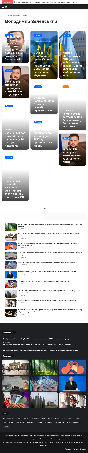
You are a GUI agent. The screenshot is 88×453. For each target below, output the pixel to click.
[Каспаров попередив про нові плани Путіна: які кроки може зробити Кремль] (11, 275)
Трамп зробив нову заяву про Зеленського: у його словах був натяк (72, 120)
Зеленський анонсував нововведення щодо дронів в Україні (71, 155)
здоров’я (39, 422)
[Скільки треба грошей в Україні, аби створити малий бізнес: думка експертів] (11, 265)
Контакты (83, 449)
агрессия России (8, 422)
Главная (9, 15)
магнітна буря (59, 422)
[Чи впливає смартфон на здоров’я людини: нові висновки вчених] (11, 284)
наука (68, 422)
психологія (6, 426)
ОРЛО (50, 419)
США (63, 419)
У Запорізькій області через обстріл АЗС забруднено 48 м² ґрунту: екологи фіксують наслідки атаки (46, 2)
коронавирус (48, 422)
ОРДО (43, 419)
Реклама (75, 449)
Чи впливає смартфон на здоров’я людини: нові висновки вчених (43, 281)
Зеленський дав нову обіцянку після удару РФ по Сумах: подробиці (15, 139)
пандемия (76, 422)
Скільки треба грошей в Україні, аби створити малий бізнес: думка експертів (47, 262)
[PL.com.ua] (9, 7)
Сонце (70, 419)
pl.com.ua (36, 439)
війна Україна (20, 422)
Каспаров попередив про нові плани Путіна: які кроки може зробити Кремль (47, 271)
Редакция (68, 449)
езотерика (30, 422)
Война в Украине (8, 419)
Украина (77, 419)
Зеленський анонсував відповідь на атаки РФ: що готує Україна (13, 88)
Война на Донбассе (22, 419)
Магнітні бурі (35, 419)
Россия (57, 419)
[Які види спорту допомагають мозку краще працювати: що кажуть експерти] (11, 303)
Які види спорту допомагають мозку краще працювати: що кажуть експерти (47, 300)
